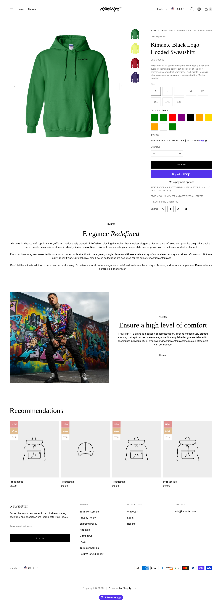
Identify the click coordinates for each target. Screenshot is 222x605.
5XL (179, 101)
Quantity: (155, 146)
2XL (203, 91)
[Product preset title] (34, 449)
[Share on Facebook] (170, 209)
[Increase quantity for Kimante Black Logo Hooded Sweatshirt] (180, 153)
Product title (16, 481)
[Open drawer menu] (11, 9)
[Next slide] (121, 86)
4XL (167, 101)
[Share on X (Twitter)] (178, 209)
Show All (163, 355)
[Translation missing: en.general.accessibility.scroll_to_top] (136, 588)
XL (191, 91)
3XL (155, 101)
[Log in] (199, 9)
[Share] (163, 209)
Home (153, 30)
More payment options (181, 182)
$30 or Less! (166, 30)
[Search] (191, 9)
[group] (135, 34)
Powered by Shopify (119, 588)
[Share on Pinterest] (186, 209)
